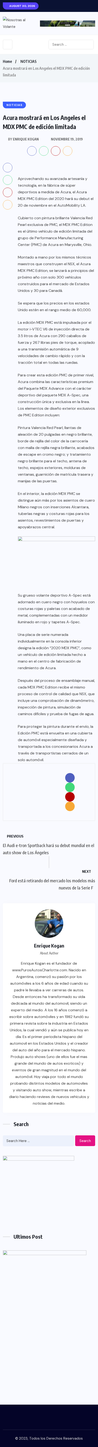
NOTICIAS (28, 61)
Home (7, 61)
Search (85, 1140)
